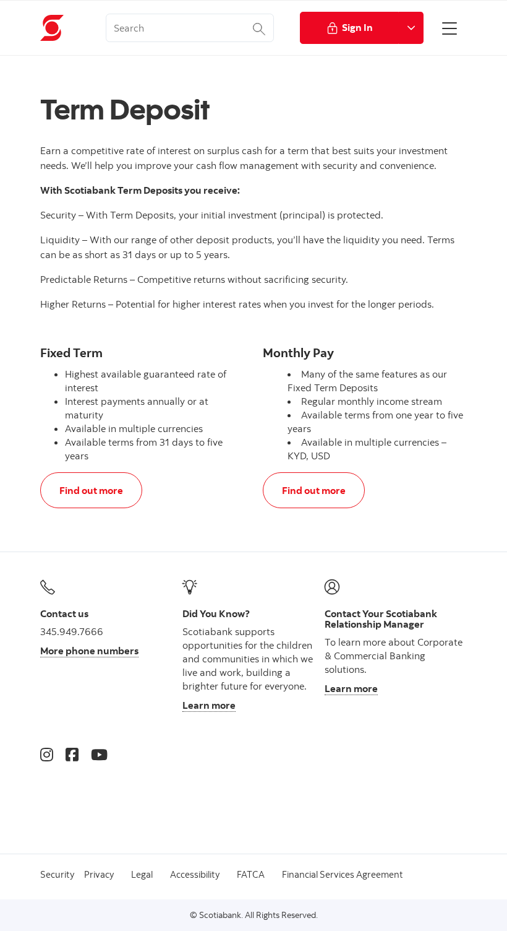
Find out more (91, 489)
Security (57, 874)
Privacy (99, 874)
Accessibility (194, 874)
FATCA (251, 874)
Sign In (357, 27)
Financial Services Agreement (342, 874)
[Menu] (449, 27)
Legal (142, 874)
